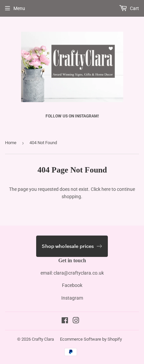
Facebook (72, 285)
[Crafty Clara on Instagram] (76, 321)
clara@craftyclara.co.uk (79, 273)
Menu (19, 8)
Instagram (72, 298)
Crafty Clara (43, 339)
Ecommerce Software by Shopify (91, 339)
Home (10, 142)
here (106, 189)
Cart (134, 8)
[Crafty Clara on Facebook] (64, 321)
